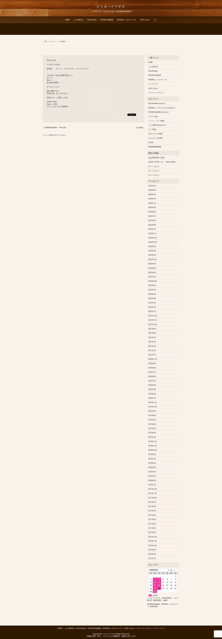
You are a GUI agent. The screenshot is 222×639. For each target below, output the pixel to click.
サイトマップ (153, 84)
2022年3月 (152, 303)
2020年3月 (152, 389)
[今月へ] (171, 570)
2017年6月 (152, 515)
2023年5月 (152, 272)
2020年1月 (152, 398)
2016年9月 (152, 550)
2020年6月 (152, 376)
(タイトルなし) (153, 166)
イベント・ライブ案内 (58, 41)
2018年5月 (152, 467)
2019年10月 (152, 407)
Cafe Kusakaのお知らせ (157, 103)
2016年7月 (152, 558)
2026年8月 (152, 186)
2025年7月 (152, 216)
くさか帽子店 (78, 20)
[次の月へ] (175, 570)
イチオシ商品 (153, 116)
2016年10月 (152, 545)
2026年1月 (152, 203)
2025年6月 (152, 220)
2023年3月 (152, 277)
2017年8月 (152, 506)
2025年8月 (152, 212)
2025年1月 (152, 233)
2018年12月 (152, 441)
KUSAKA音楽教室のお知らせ (158, 112)
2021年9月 (152, 329)
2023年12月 (152, 259)
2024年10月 (152, 242)
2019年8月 (152, 415)
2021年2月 (152, 350)
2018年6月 (152, 463)
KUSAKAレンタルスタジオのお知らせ (161, 108)
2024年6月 (152, 251)
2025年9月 (152, 207)
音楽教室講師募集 (154, 147)
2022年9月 (152, 285)
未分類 (150, 142)
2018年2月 (152, 480)
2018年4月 (152, 472)
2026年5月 (152, 194)
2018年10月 (152, 450)
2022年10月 (152, 281)
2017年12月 (152, 489)
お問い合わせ (145, 20)
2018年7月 (152, 459)
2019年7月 (152, 420)
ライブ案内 (152, 129)
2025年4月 (152, 225)
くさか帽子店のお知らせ (157, 125)
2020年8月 (152, 368)
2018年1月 (152, 485)
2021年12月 (152, 316)
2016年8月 (152, 554)
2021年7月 (152, 337)
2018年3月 (152, 476)
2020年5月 (152, 381)
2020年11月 (152, 359)
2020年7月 (152, 372)
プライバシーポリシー (156, 93)
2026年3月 (152, 199)
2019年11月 (152, 402)
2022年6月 (152, 290)
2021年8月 (152, 333)
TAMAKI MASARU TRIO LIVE (56, 128)
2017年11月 (152, 493)
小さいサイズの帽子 (155, 138)
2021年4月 (152, 342)
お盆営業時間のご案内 (156, 158)
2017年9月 (152, 502)
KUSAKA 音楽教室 (106, 20)
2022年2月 (152, 307)
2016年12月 (152, 537)
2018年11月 (152, 446)
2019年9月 (152, 411)
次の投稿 (139, 128)
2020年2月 (152, 394)
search (155, 19)
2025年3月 (152, 229)
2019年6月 (152, 424)
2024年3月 (152, 255)
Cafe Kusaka (91, 20)
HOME (67, 20)
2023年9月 (152, 264)
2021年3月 (152, 346)
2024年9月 (152, 246)
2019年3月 (152, 433)
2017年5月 (152, 519)
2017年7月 (152, 511)
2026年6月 (152, 190)
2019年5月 (152, 428)
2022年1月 (152, 311)
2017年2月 (152, 532)
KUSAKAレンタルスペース (126, 20)
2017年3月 (152, 528)
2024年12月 (152, 238)
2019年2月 (152, 437)
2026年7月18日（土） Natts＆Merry (162, 162)
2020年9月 (152, 363)
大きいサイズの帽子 (155, 134)
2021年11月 (152, 320)
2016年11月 (152, 541)
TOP (45, 41)
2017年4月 (152, 524)
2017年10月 (152, 498)
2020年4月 (152, 385)
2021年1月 (152, 355)
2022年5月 (152, 294)
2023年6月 (152, 268)
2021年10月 (152, 324)
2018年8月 (152, 454)
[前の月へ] (167, 570)
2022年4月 (152, 298)
